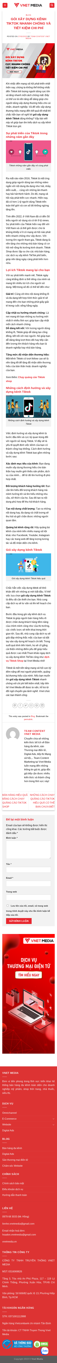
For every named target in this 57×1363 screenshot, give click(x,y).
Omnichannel (9, 1113)
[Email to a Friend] (31, 705)
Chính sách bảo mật (13, 1183)
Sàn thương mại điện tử (15, 1160)
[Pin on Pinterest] (36, 705)
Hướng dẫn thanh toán (14, 1195)
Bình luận (11, 838)
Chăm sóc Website (12, 1165)
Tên (8, 864)
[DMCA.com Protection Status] (40, 1344)
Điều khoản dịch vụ (12, 1189)
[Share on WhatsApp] (14, 705)
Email (9, 878)
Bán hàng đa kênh (12, 1148)
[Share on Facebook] (20, 705)
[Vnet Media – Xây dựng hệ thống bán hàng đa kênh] (28, 5)
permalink (28, 719)
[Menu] (5, 5)
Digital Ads (8, 1130)
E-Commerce (9, 1118)
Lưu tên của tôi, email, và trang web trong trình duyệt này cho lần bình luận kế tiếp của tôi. (28, 910)
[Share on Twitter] (25, 705)
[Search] (52, 5)
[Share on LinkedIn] (42, 705)
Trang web (11, 891)
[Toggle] (53, 1119)
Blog (28, 15)
